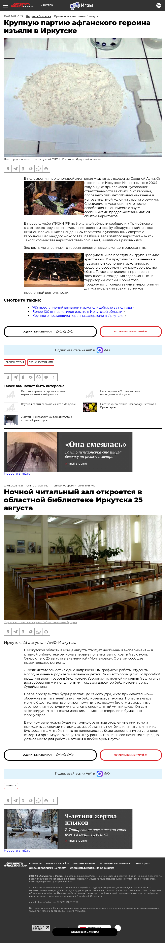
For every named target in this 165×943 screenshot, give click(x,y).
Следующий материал (85, 932)
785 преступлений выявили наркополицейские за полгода (82, 307)
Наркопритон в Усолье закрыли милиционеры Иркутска (120, 393)
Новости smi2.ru (17, 473)
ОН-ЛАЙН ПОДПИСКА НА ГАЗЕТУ (47, 868)
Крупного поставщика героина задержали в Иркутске (77, 316)
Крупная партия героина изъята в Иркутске (48, 404)
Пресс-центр (142, 863)
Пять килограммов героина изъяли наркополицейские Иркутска (43, 393)
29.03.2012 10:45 (13, 16)
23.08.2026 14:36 (13, 485)
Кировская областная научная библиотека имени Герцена (40, 622)
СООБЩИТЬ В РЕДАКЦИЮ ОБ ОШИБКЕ (92, 868)
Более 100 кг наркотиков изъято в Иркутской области (77, 312)
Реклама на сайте (57, 863)
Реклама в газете (84, 863)
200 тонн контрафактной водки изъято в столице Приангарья (46, 418)
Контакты (35, 863)
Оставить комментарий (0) (130, 331)
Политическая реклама (115, 863)
